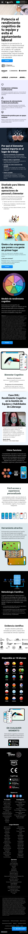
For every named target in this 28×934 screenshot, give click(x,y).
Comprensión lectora (14, 889)
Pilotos (20, 807)
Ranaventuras (20, 826)
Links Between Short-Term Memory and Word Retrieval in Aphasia (13, 338)
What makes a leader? (15, 334)
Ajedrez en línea (7, 826)
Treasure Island (7, 838)
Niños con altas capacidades (14, 890)
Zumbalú (20, 834)
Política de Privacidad (15, 920)
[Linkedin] (20, 796)
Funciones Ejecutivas (7, 816)
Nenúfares (21, 852)
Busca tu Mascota (7, 852)
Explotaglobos (20, 835)
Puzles (20, 829)
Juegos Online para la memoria (14, 886)
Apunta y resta (21, 845)
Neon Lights (7, 839)
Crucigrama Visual (7, 842)
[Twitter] (10, 796)
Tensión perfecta (20, 848)
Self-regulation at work (9, 324)
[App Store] (13, 741)
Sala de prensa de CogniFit (7, 923)
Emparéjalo (7, 844)
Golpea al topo (21, 854)
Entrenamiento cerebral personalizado (14, 882)
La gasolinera (20, 842)
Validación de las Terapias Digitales (20, 802)
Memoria (7, 819)
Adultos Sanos (20, 805)
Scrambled (7, 851)
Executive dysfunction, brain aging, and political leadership (16, 322)
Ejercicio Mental (14, 884)
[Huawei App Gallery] (14, 787)
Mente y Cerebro (7, 803)
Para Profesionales (14, 863)
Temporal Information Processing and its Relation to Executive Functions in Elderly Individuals (13, 330)
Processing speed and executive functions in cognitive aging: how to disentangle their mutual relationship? (13, 329)
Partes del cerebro (7, 804)
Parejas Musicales (7, 854)
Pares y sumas (21, 844)
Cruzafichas (20, 851)
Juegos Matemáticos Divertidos (13, 887)
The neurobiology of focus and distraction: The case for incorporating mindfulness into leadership (13, 320)
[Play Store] (13, 744)
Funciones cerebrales (7, 814)
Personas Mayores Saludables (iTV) (20, 811)
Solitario (7, 834)
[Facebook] (7, 796)
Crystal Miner (7, 832)
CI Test (13, 893)
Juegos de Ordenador (20, 804)
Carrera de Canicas (7, 848)
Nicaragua (5, 931)
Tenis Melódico (7, 849)
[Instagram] (17, 796)
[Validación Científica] (14, 652)
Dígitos (20, 832)
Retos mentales (14, 892)
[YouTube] (14, 796)
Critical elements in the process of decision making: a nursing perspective (13, 335)
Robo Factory (7, 835)
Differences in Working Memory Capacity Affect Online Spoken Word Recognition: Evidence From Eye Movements (13, 337)
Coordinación (7, 817)
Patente (13, 867)
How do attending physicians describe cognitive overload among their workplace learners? (13, 339)
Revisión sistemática (20, 816)
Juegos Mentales (13, 883)
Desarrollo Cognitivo (14, 873)
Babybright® (13, 869)
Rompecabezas (21, 841)
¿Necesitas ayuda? (20, 929)
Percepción (7, 820)
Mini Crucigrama (7, 828)
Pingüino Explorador (20, 831)
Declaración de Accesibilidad (10, 928)
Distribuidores (14, 870)
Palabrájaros (20, 855)
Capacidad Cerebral (7, 809)
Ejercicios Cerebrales (14, 874)
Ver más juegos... (20, 857)
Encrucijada (20, 836)
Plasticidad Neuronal (7, 807)
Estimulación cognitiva (14, 879)
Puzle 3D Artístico (7, 857)
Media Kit (15, 923)
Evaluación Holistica (20, 808)
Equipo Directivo (23, 920)
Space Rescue (7, 845)
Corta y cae (20, 849)
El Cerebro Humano (7, 801)
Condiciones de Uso (5, 920)
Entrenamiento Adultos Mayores (20, 813)
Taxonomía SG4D (20, 817)
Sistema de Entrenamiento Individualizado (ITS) (13, 876)
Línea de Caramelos (21, 828)
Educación (14, 866)
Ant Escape (7, 836)
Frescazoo (21, 839)
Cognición (7, 810)
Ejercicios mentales (14, 880)
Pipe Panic (7, 831)
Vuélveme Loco (7, 841)
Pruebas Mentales (14, 877)
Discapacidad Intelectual (7, 813)
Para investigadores (14, 864)
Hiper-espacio (20, 838)
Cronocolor (7, 855)
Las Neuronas (7, 806)
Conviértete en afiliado (22, 923)
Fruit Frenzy (7, 829)
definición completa (23, 317)
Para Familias (14, 861)
